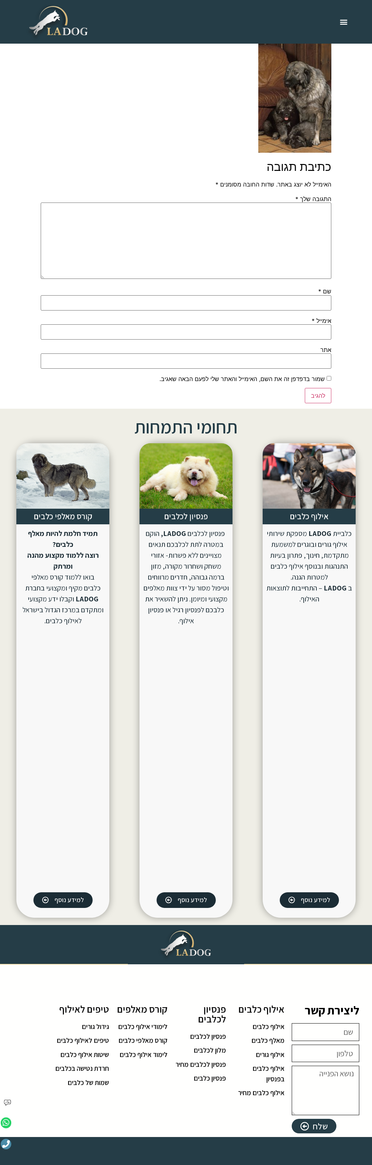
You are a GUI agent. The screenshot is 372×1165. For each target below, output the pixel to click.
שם (324, 291)
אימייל (321, 321)
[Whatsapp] (6, 1122)
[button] (344, 22)
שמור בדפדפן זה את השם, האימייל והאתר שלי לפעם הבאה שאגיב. (242, 379)
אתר (325, 350)
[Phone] (6, 1144)
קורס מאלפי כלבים (63, 516)
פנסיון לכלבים (186, 516)
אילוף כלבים (309, 516)
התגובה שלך (313, 199)
